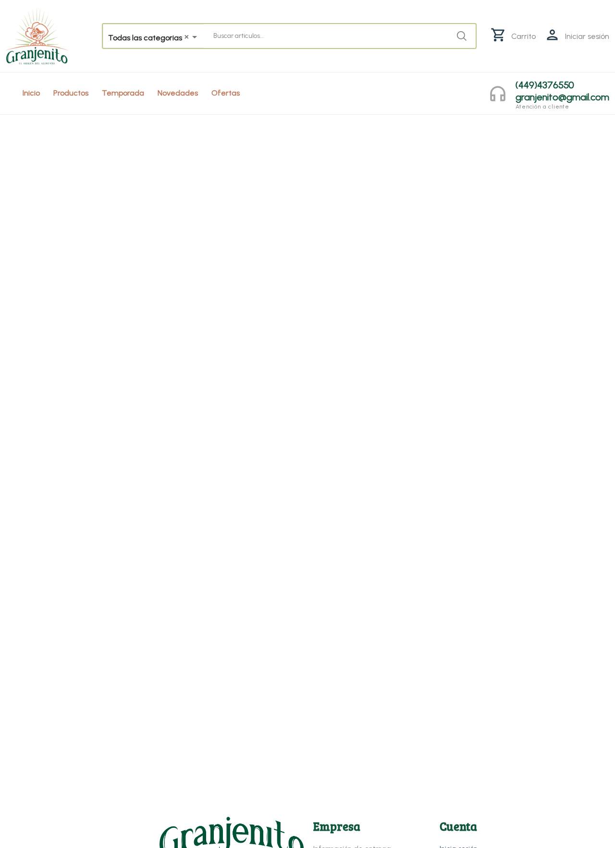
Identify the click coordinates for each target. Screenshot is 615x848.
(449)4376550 (545, 85)
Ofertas (225, 92)
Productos (70, 92)
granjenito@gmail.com (562, 97)
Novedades (178, 92)
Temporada (123, 92)
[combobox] (153, 37)
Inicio (31, 92)
